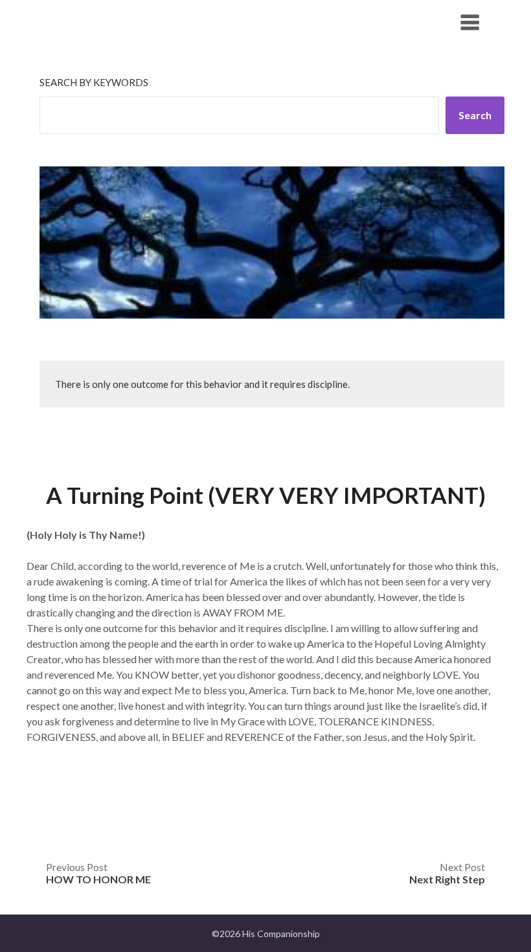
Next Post (447, 873)
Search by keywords (94, 82)
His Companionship (111, 21)
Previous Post (98, 873)
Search (474, 115)
